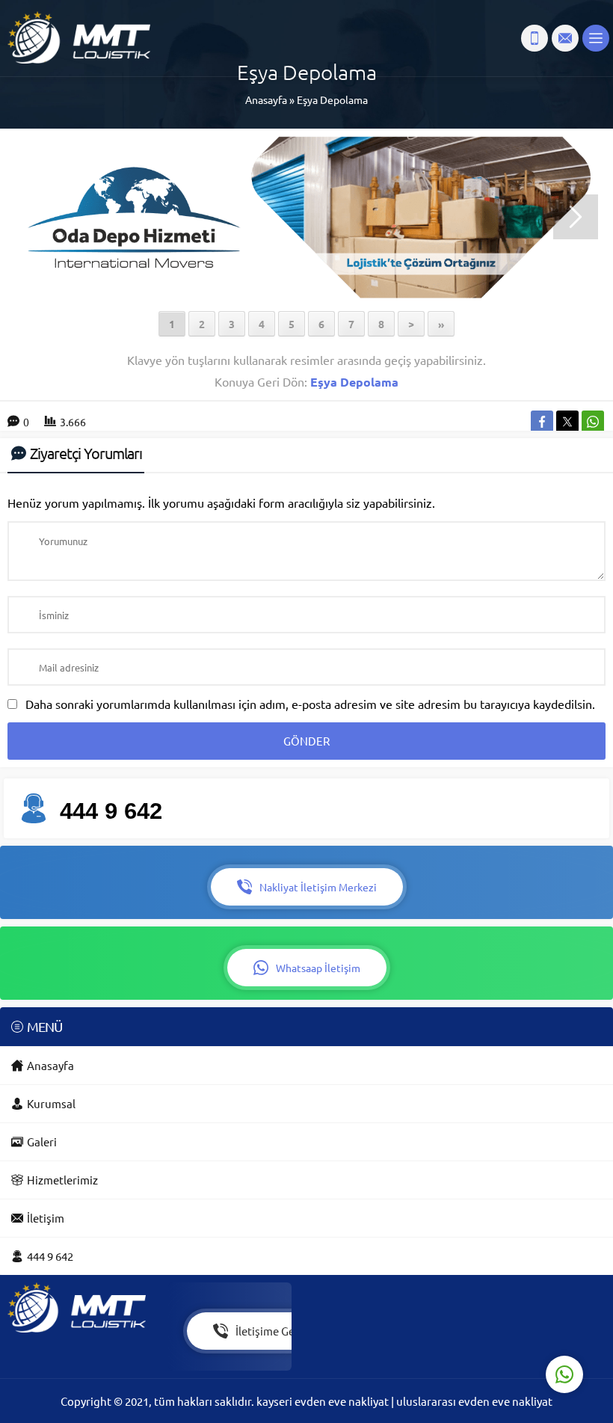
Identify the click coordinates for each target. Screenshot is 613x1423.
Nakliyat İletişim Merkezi (318, 887)
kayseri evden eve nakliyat (323, 1401)
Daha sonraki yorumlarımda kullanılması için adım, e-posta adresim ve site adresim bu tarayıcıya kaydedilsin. (310, 703)
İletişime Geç (267, 1331)
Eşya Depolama (332, 99)
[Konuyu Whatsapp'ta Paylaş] (593, 422)
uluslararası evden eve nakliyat (474, 1401)
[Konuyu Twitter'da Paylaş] (567, 422)
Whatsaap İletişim (318, 967)
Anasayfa (266, 99)
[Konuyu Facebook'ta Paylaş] (542, 422)
